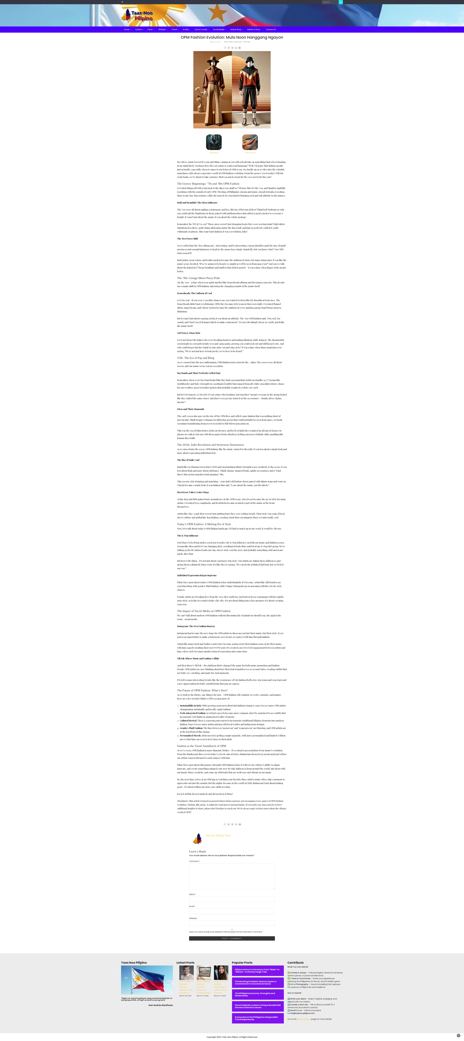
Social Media (218, 29)
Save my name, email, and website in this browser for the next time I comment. (225, 931)
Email (192, 906)
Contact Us (271, 29)
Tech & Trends (200, 29)
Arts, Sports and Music (233, 42)
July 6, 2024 (216, 42)
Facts (150, 29)
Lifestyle (162, 29)
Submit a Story (253, 29)
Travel (174, 29)
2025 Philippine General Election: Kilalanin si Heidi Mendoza (204, 987)
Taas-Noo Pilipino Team (218, 835)
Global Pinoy (235, 29)
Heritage (246, 42)
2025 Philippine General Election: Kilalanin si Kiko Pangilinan (186, 987)
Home (126, 29)
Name (192, 894)
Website (193, 918)
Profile (185, 29)
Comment (194, 861)
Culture (138, 29)
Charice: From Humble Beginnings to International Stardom (220, 987)
